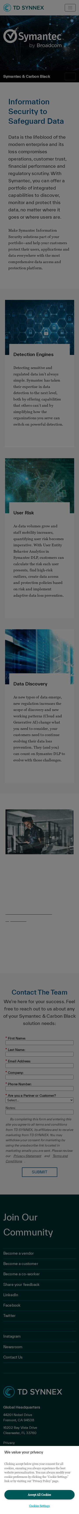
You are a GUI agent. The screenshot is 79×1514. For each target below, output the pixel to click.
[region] (39, 1480)
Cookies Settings (39, 1506)
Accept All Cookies (39, 1494)
